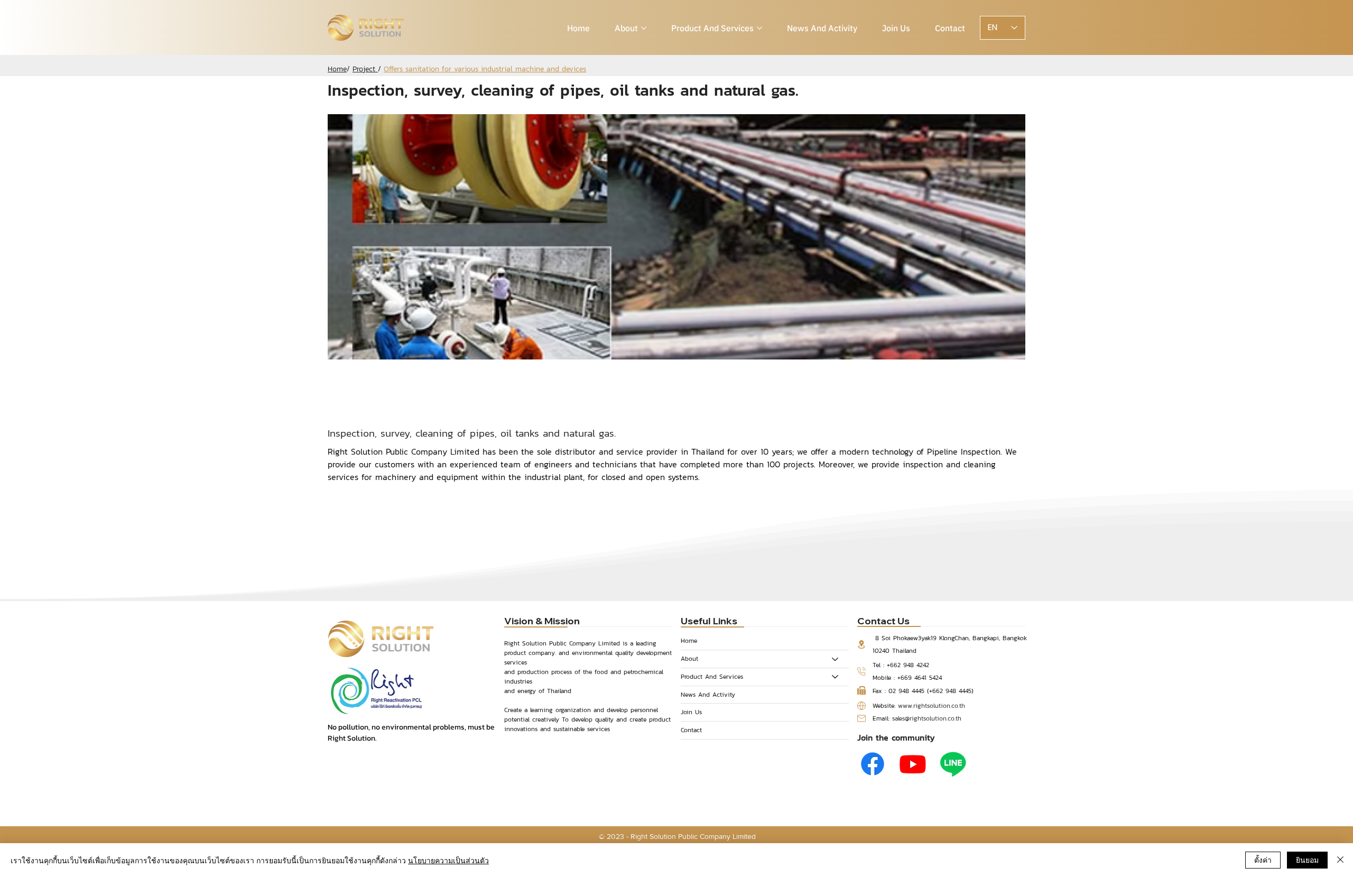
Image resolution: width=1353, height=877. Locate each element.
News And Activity (708, 694)
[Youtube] (912, 764)
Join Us (691, 712)
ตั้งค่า (1263, 859)
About (689, 658)
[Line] (953, 764)
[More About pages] (643, 28)
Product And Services (712, 676)
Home (689, 640)
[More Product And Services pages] (759, 28)
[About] (835, 659)
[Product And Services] (835, 677)
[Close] (1340, 860)
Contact (691, 730)
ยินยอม (1307, 859)
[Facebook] (872, 764)
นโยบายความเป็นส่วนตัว (448, 860)
